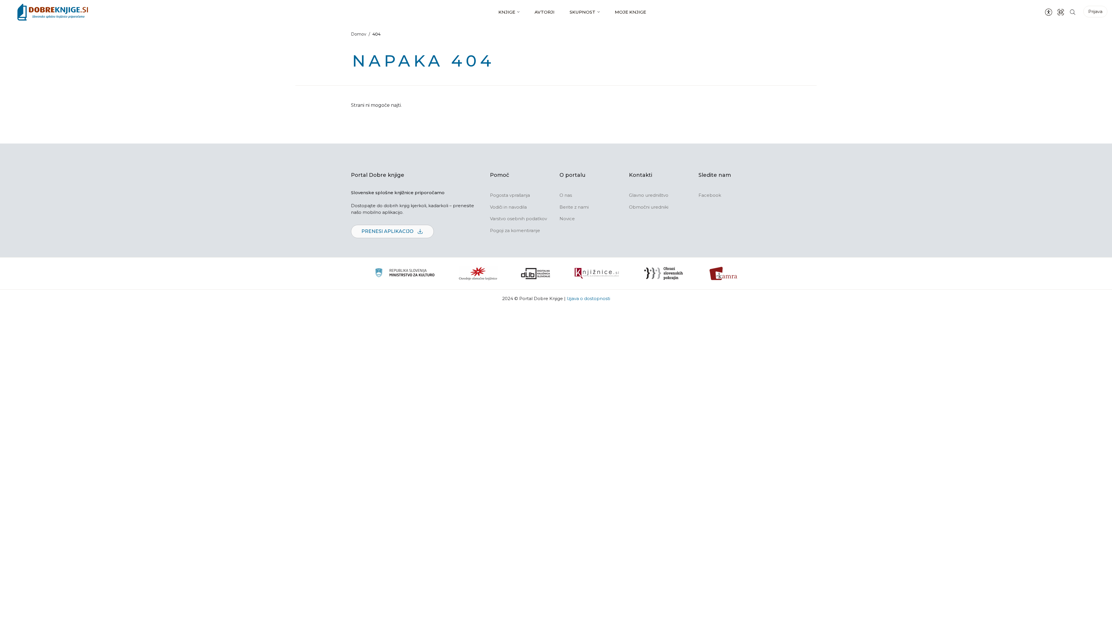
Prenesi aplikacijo (388, 231)
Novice (567, 218)
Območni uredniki (648, 207)
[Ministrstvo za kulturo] (404, 273)
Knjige (506, 12)
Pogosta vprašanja (510, 195)
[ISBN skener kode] (1061, 12)
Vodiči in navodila (508, 207)
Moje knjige (630, 12)
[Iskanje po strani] (1073, 12)
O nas (565, 195)
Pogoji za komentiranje (515, 230)
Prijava (1095, 11)
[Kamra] (723, 273)
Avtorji (545, 12)
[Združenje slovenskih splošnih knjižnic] (596, 273)
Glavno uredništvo (648, 195)
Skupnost (582, 12)
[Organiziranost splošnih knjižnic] (478, 273)
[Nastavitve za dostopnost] (1048, 12)
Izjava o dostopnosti (588, 298)
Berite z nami (574, 207)
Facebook (709, 195)
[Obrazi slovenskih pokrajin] (663, 273)
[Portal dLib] (536, 273)
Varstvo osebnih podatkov (518, 218)
